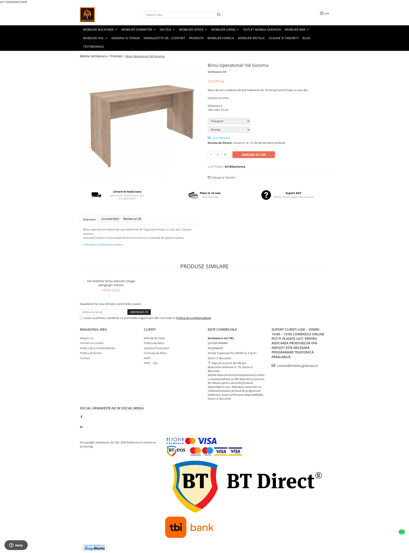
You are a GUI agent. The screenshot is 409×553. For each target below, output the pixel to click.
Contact (85, 358)
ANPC (147, 358)
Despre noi (87, 338)
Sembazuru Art (217, 72)
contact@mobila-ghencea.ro (297, 365)
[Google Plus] (81, 422)
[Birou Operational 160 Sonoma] (140, 122)
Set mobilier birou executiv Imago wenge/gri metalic (111, 283)
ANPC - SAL (151, 363)
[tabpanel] (140, 122)
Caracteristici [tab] (110, 219)
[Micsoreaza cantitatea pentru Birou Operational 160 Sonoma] (211, 154)
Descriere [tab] (89, 219)
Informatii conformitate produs (103, 244)
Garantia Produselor (156, 348)
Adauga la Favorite (223, 177)
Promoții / (117, 56)
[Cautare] (219, 14)
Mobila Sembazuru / (95, 56)
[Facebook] (81, 417)
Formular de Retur (155, 353)
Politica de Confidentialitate (193, 318)
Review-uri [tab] (132, 219)
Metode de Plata (154, 338)
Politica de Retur (154, 343)
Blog (306, 38)
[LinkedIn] (81, 427)
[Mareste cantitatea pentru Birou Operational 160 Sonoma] (225, 154)
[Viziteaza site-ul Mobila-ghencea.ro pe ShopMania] (95, 547)
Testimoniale (93, 46)
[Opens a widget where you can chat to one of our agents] (16, 545)
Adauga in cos (254, 155)
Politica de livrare (90, 353)
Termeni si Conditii (91, 343)
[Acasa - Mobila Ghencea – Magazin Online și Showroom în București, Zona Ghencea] (101, 14)
